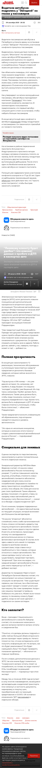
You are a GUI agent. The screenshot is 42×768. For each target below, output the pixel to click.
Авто (18, 718)
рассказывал (23, 697)
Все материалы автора (11, 33)
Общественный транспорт (16, 207)
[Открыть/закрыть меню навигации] (22, 2)
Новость (5, 212)
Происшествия (7, 210)
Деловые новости (31, 720)
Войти (34, 3)
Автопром (25, 718)
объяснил (6, 181)
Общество (5, 720)
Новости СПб (16, 212)
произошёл (15, 122)
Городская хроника (21, 210)
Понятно (34, 756)
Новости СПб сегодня (21, 723)
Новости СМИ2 (8, 235)
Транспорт (34, 210)
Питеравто (17, 100)
